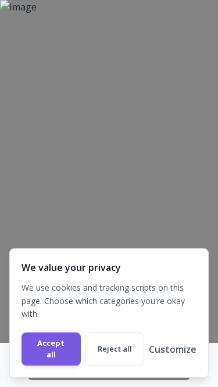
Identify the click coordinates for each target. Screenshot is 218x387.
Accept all (51, 349)
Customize (172, 349)
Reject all (115, 348)
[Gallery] (109, 193)
